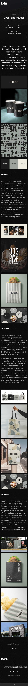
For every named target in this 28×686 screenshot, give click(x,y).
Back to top (12, 661)
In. (17, 671)
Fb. (14, 671)
